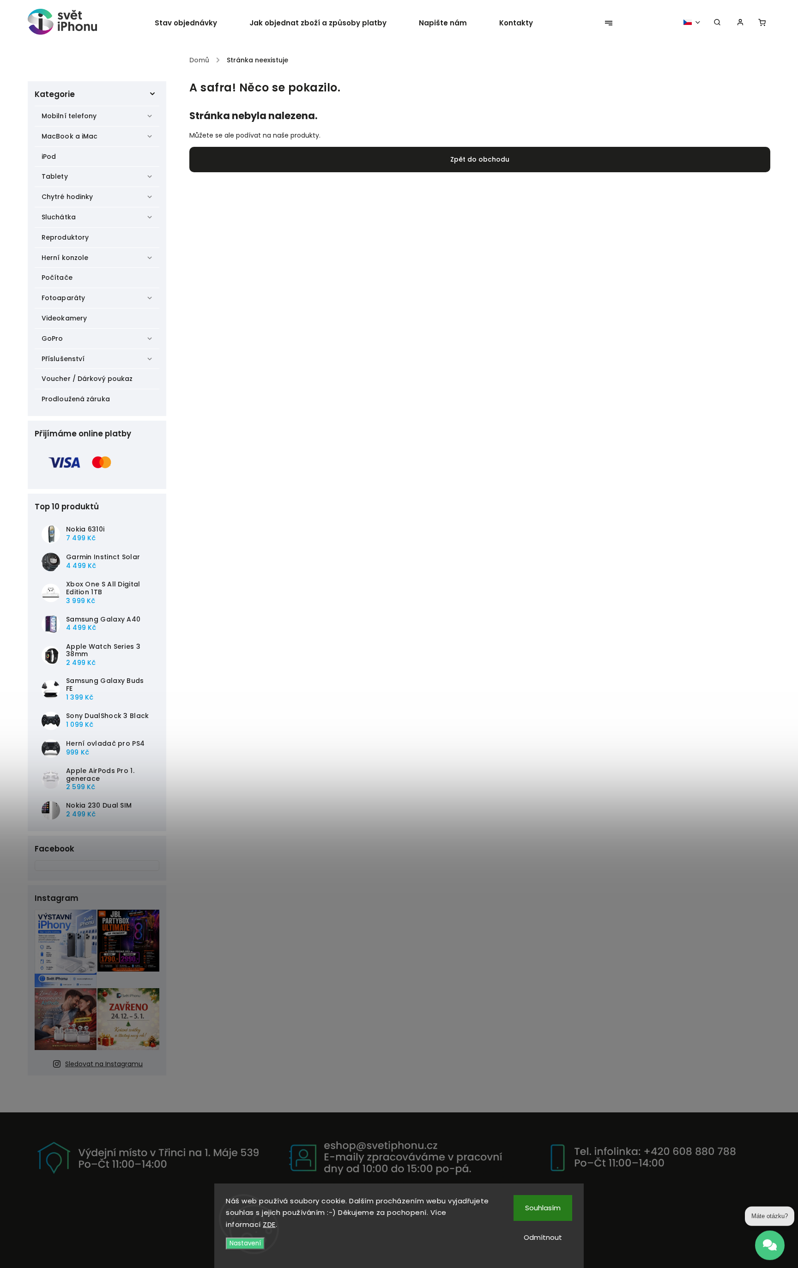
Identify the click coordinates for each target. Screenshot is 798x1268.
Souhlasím (543, 1208)
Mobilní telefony (69, 116)
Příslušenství (63, 358)
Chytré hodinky (67, 196)
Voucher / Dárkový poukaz (87, 378)
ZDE (269, 1224)
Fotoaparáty (63, 297)
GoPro (52, 338)
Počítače (57, 277)
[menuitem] (194, 23)
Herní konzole (65, 257)
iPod (49, 156)
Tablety (55, 176)
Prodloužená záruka (76, 399)
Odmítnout (543, 1237)
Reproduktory (65, 237)
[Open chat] (770, 1240)
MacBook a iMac (69, 136)
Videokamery (64, 318)
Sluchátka (59, 217)
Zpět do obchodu (479, 159)
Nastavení (245, 1243)
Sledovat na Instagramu (104, 1064)
